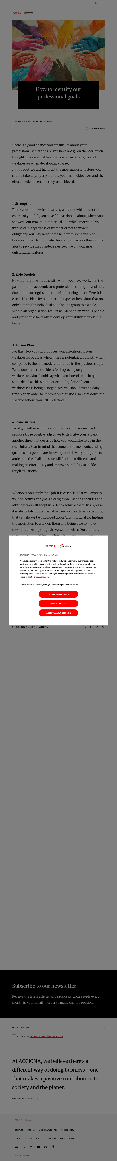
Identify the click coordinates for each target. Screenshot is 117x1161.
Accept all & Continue (58, 613)
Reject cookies (58, 603)
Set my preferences (58, 594)
